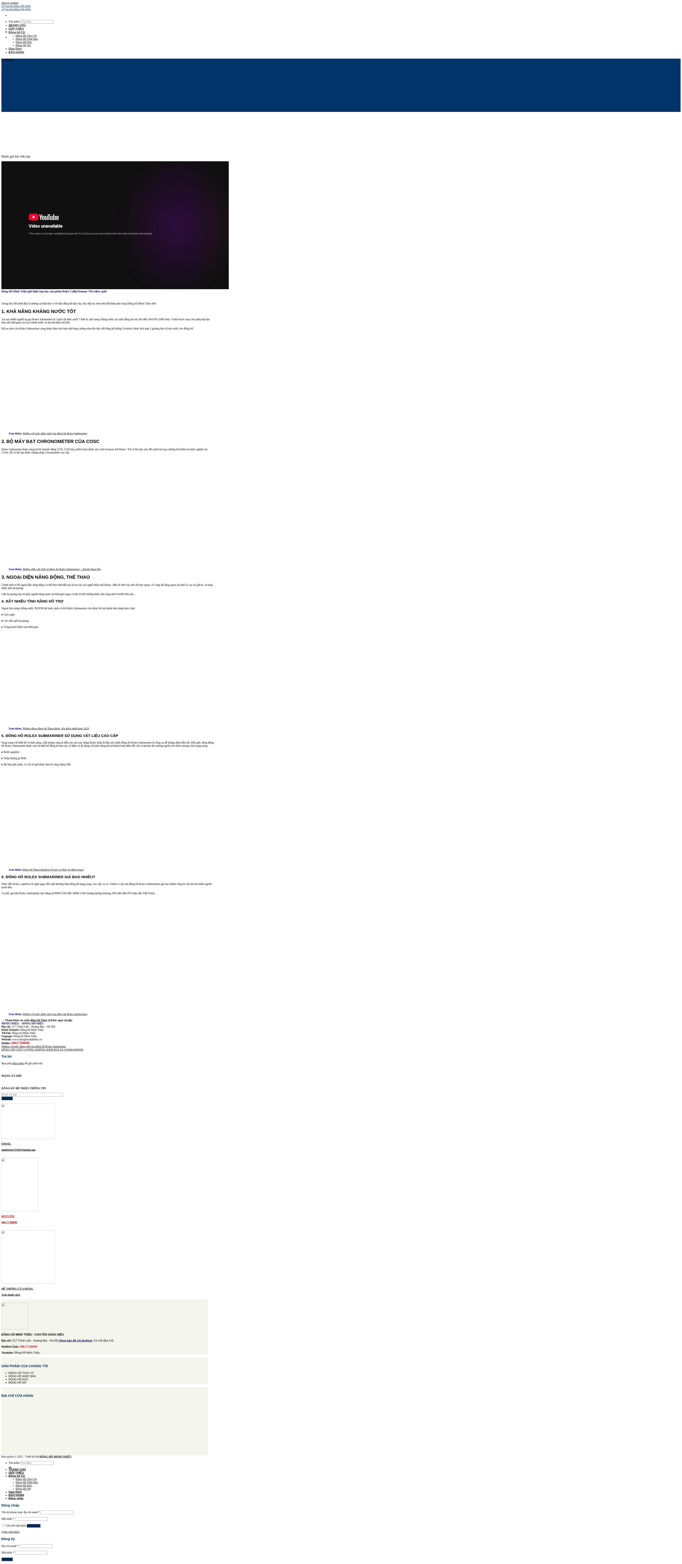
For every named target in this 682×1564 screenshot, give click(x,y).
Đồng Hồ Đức (24, 42)
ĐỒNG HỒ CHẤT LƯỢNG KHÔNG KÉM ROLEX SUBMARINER (42, 1049)
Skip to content (9, 2)
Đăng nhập (33, 1525)
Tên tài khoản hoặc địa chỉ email (20, 1512)
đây (70, 1020)
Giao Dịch (15, 48)
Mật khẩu (7, 1518)
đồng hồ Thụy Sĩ (40, 1020)
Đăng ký (7, 1559)
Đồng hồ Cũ (17, 32)
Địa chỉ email (9, 1545)
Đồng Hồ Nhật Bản (27, 38)
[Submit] (10, 1467)
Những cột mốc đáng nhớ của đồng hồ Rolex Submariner (33, 1046)
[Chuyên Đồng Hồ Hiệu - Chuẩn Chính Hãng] (16, 8)
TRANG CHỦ (17, 25)
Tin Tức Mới (7, 60)
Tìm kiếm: (14, 21)
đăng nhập (18, 1063)
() (75, 1340)
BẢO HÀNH (16, 52)
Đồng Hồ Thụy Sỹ (26, 35)
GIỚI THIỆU (16, 28)
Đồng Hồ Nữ (23, 45)
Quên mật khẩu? (10, 1531)
